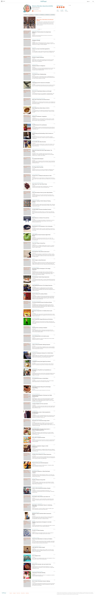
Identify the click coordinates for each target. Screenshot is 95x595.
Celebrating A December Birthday (38, 572)
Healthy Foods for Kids (35, 174)
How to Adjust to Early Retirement (39, 260)
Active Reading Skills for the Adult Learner (40, 336)
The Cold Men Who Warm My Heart (39, 141)
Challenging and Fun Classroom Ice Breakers (41, 82)
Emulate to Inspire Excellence (38, 57)
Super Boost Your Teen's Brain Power (39, 184)
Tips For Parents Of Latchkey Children (39, 293)
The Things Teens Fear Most (37, 167)
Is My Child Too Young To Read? (38, 547)
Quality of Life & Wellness (36, 39)
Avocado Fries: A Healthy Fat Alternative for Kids (41, 175)
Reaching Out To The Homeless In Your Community (42, 226)
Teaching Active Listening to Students (39, 327)
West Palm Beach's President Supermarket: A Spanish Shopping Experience (41, 430)
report (70, 5)
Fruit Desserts (34, 360)
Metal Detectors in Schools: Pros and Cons (40, 217)
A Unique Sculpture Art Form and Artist (40, 403)
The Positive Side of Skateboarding (39, 74)
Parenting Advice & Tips (35, 292)
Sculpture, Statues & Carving (36, 402)
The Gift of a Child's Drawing (38, 530)
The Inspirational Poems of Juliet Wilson (40, 378)
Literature (34, 132)
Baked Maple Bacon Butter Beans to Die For (40, 108)
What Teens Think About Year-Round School (45, 20)
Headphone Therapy (36, 40)
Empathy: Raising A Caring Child (38, 479)
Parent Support (34, 115)
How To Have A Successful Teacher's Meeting (41, 581)
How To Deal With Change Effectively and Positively (42, 319)
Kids (32, 157)
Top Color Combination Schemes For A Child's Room (42, 353)
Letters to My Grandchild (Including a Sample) (41, 488)
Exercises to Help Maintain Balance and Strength (41, 91)
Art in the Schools (35, 529)
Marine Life (34, 554)
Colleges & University (35, 267)
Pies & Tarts (34, 47)
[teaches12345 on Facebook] (57, 7)
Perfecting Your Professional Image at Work (40, 420)
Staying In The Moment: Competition (39, 116)
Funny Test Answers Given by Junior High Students (42, 192)
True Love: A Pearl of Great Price (38, 243)
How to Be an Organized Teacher (38, 437)
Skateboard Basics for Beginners (38, 65)
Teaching (33, 81)
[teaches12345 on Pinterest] (63, 7)
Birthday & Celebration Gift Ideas (37, 571)
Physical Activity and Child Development (40, 462)
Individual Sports (35, 64)
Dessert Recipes (34, 233)
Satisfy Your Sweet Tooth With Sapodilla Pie (41, 48)
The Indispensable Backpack (37, 158)
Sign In (88, 1)
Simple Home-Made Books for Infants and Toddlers (42, 538)
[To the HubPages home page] (4, 593)
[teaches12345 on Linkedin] (59, 7)
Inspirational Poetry (35, 377)
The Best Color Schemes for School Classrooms (41, 454)
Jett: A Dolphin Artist (36, 555)
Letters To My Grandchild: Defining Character (41, 344)
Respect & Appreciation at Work (37, 419)
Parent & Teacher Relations (36, 436)
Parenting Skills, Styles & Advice (37, 250)
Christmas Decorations (35, 140)
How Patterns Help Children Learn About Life (41, 496)
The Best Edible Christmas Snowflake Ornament (41, 209)
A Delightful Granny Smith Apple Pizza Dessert (41, 361)
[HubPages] (43, 1)
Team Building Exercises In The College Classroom (42, 285)
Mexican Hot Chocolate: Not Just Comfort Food (41, 564)
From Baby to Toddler (35, 537)
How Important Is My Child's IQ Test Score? (40, 251)
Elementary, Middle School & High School (38, 98)
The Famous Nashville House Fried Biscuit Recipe (42, 302)
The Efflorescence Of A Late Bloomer (39, 124)
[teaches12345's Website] (61, 7)
